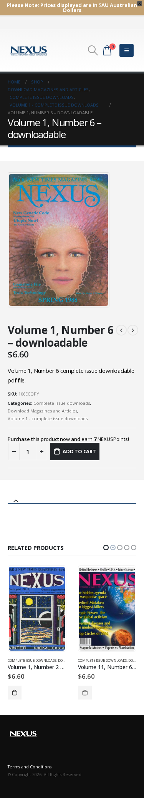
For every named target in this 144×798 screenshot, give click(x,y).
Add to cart (79, 451)
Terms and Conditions (29, 767)
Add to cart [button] (15, 693)
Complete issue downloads (61, 403)
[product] (37, 609)
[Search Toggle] (93, 50)
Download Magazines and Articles (42, 411)
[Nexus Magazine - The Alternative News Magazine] (29, 50)
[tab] (72, 497)
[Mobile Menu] (126, 50)
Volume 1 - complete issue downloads (48, 418)
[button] (106, 547)
